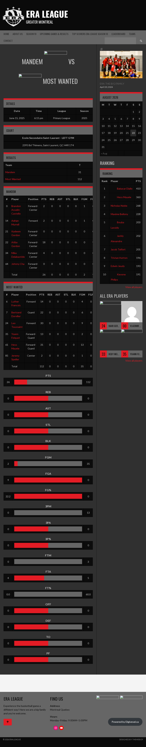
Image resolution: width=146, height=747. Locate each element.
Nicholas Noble (119, 205)
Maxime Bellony (119, 214)
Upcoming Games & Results (54, 34)
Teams (132, 34)
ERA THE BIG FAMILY (112, 83)
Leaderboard (118, 34)
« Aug (104, 153)
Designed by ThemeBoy (131, 739)
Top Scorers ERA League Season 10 (90, 34)
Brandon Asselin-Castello (16, 210)
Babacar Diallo (124, 188)
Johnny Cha (17, 263)
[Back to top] (8, 722)
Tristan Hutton (119, 257)
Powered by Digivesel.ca (125, 721)
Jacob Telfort (118, 249)
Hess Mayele (124, 197)
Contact (8, 40)
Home (6, 34)
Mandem (10, 172)
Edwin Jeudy (118, 265)
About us (18, 34)
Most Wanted (13, 179)
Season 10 (31, 34)
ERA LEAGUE (47, 13)
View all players (133, 287)
